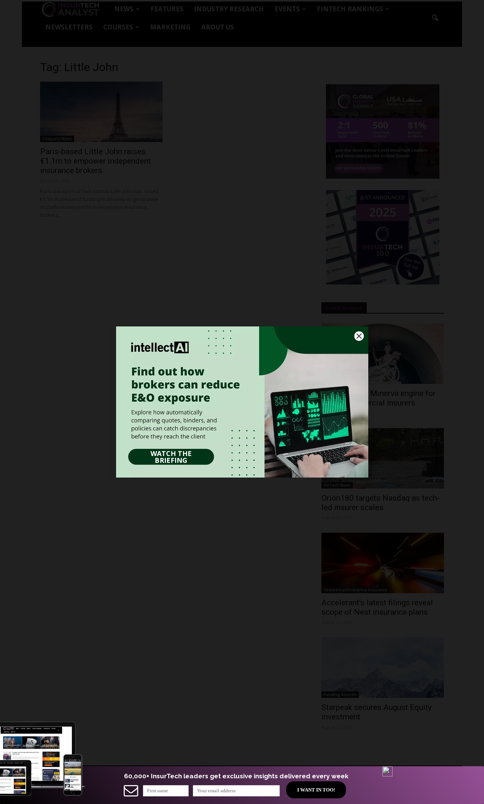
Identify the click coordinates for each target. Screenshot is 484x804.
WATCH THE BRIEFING (171, 457)
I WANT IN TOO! (316, 790)
